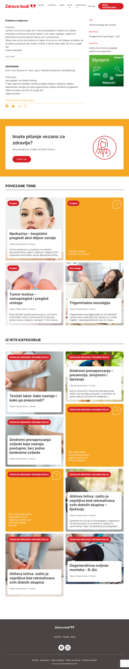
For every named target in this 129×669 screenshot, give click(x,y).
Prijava (91, 6)
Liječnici (52, 5)
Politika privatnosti (72, 660)
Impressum (44, 660)
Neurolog (93, 31)
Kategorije (81, 5)
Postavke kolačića (89, 660)
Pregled (13, 203)
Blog (70, 5)
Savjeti (41, 5)
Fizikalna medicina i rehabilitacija (29, 357)
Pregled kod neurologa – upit (104, 36)
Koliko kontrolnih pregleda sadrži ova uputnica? (103, 49)
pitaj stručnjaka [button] (109, 6)
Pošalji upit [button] (22, 159)
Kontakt (35, 660)
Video (61, 5)
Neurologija (75, 268)
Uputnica (93, 43)
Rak (91, 20)
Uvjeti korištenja (57, 660)
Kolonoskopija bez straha (102, 24)
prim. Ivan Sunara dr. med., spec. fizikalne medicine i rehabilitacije (40, 70)
